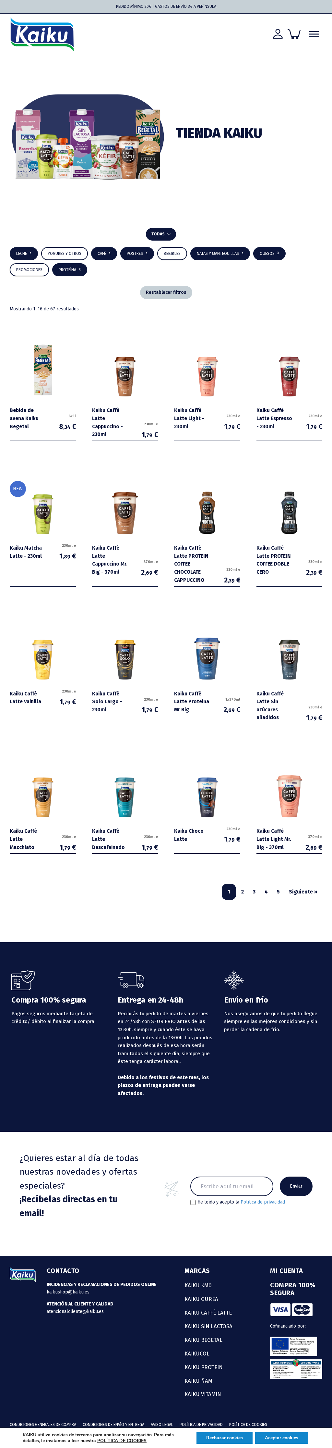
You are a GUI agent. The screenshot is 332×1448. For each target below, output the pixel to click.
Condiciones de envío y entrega (113, 1424)
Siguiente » (303, 892)
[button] (172, 253)
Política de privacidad (263, 1202)
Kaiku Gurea (201, 1299)
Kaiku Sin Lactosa (208, 1326)
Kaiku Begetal (203, 1340)
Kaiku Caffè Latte (208, 1312)
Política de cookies (248, 1424)
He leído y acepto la (241, 1202)
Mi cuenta (286, 1271)
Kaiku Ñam (198, 1381)
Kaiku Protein (203, 1367)
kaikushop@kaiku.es (68, 1292)
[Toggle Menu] (314, 34)
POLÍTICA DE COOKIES (122, 1441)
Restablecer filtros (166, 292)
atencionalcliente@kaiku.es (75, 1311)
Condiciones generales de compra (43, 1424)
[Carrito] (294, 34)
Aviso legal (162, 1424)
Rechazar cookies (224, 1438)
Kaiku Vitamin (202, 1394)
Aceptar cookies (281, 1438)
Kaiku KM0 (198, 1285)
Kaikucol (196, 1353)
